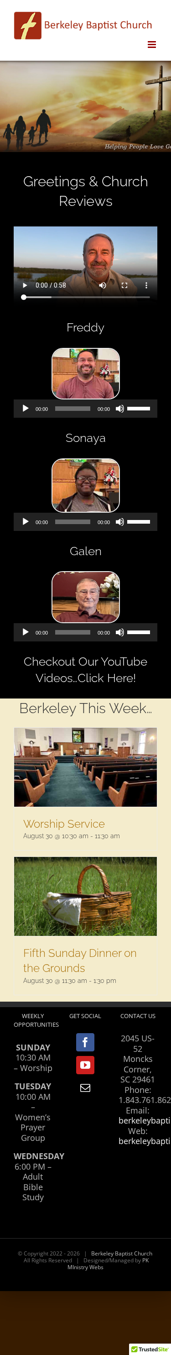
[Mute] (119, 408)
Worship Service (64, 823)
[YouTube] (85, 1065)
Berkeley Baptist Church (121, 1253)
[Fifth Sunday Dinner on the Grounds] (85, 896)
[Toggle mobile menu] (152, 44)
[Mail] (85, 1088)
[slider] (140, 407)
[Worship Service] (85, 767)
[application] (85, 408)
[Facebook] (85, 1042)
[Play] (25, 408)
